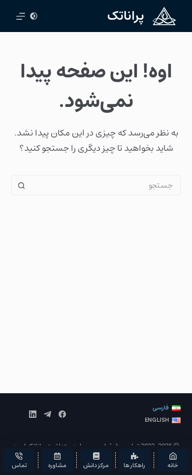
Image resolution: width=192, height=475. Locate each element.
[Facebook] (62, 414)
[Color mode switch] (33, 16)
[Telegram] (47, 414)
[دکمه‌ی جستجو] (21, 185)
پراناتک (125, 16)
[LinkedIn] (32, 414)
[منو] (20, 16)
